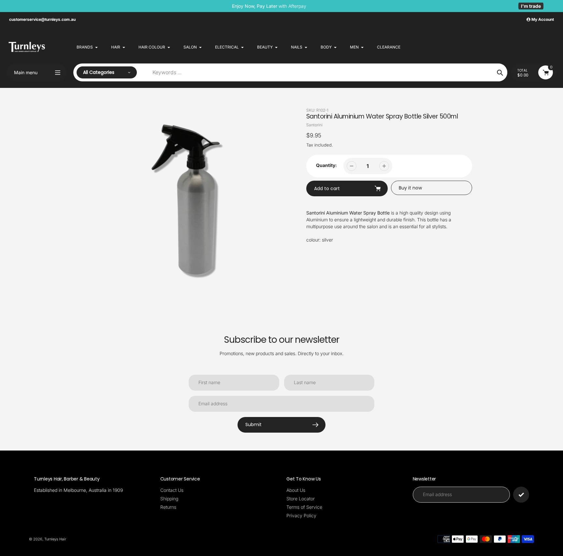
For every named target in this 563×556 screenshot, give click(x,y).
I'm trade (531, 6)
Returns (168, 507)
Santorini (314, 124)
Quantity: (326, 165)
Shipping (169, 498)
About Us (295, 490)
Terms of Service (304, 507)
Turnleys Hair (55, 539)
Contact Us (171, 490)
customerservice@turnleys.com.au (42, 19)
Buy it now (410, 188)
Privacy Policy (301, 515)
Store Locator (300, 498)
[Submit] (521, 495)
